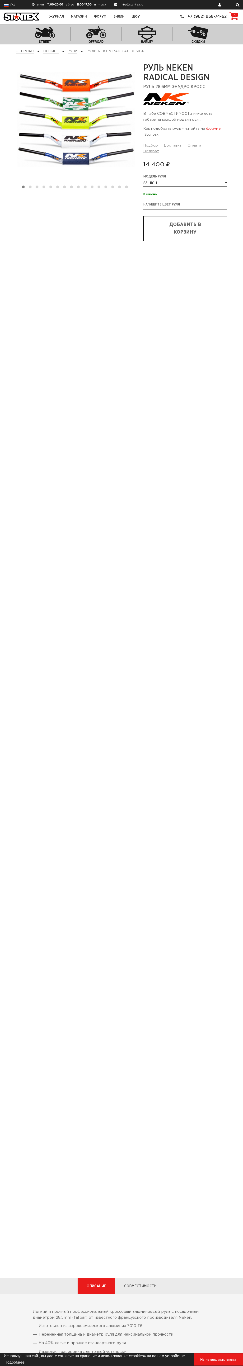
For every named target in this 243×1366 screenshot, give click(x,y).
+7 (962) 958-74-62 (207, 16)
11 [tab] (93, 188)
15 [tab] (120, 188)
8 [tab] (72, 188)
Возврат (151, 151)
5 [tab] (51, 188)
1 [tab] (24, 188)
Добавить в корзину (185, 228)
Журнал (56, 16)
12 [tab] (100, 188)
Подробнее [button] (14, 1362)
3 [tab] (38, 188)
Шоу (136, 16)
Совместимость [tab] (140, 1286)
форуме (213, 128)
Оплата (194, 145)
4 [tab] (44, 188)
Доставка (173, 145)
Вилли (119, 16)
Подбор (150, 145)
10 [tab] (86, 188)
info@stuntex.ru (132, 4)
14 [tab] (113, 188)
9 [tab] (79, 188)
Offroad (25, 51)
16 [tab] (127, 188)
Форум (100, 16)
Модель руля (154, 176)
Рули (72, 51)
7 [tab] (65, 188)
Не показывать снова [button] (218, 1359)
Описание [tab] (96, 1286)
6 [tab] (58, 188)
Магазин (79, 16)
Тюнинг (51, 51)
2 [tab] (31, 188)
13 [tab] (106, 188)
